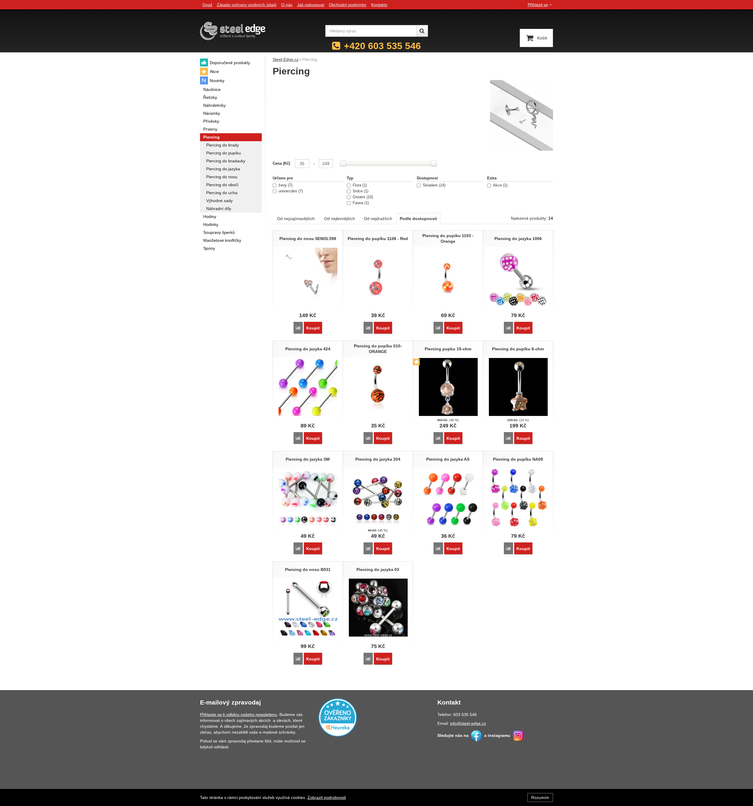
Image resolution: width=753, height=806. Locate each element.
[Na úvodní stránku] (232, 31)
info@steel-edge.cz (468, 723)
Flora (359, 185)
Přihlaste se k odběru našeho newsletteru (238, 714)
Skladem (433, 185)
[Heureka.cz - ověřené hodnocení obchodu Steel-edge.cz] (338, 717)
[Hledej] (422, 31)
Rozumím (540, 797)
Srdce (360, 191)
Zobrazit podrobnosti (326, 797)
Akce (499, 185)
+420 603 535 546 (382, 46)
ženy (285, 185)
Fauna (360, 203)
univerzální (290, 191)
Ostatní (362, 197)
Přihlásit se (538, 4)
